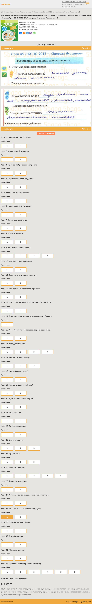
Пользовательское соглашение (74, 2)
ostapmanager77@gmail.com (78, 601)
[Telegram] (27, 33)
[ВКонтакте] (20, 33)
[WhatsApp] (34, 33)
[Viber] (30, 33)
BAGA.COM (5, 4)
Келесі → (86, 48)
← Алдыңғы (7, 48)
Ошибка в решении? (46, 133)
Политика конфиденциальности (74, 4)
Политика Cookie (68, 7)
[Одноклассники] (24, 33)
